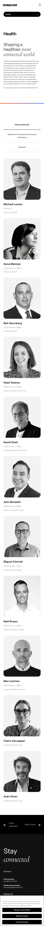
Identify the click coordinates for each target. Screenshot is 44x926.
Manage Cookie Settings (22, 910)
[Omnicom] (20, 5)
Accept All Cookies (22, 922)
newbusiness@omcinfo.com (13, 887)
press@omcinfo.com (10, 881)
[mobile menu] (40, 5)
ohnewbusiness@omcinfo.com (28, 88)
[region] (22, 910)
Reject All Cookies (22, 916)
